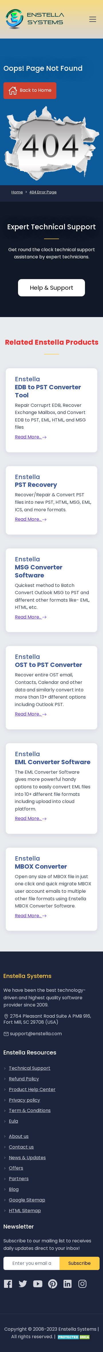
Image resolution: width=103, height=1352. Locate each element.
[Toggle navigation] (92, 19)
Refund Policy (24, 1079)
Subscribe (79, 1263)
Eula (13, 1121)
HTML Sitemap (25, 1210)
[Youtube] (37, 1283)
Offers (16, 1168)
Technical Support (29, 1068)
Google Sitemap (27, 1200)
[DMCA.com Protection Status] (74, 1336)
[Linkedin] (67, 1283)
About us (19, 1136)
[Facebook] (8, 1283)
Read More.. (28, 437)
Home (17, 192)
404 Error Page (43, 192)
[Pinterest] (52, 1283)
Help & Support (51, 288)
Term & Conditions (30, 1110)
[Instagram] (82, 1283)
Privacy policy (24, 1100)
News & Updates (27, 1157)
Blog (14, 1189)
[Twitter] (22, 1283)
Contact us (21, 1147)
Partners (19, 1178)
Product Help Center (32, 1089)
